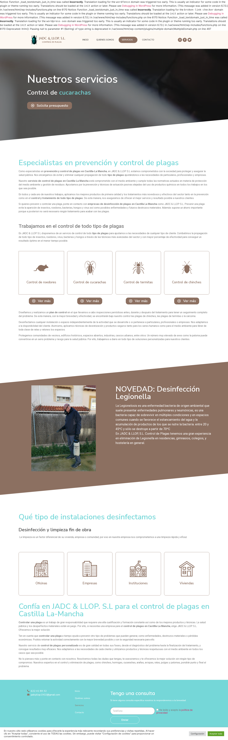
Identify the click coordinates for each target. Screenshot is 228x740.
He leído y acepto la (174, 711)
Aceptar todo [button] (216, 733)
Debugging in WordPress (136, 5)
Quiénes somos (82, 698)
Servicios (127, 39)
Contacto (148, 39)
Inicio (86, 39)
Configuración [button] (197, 733)
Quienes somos (105, 39)
